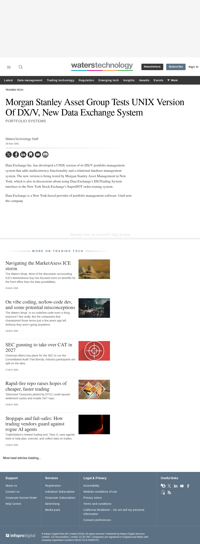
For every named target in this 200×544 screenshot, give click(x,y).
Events (158, 80)
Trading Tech (14, 90)
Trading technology (60, 80)
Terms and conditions (97, 504)
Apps (163, 492)
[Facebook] (16, 154)
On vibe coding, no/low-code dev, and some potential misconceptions (40, 304)
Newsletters (152, 67)
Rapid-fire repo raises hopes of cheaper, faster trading (36, 385)
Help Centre (13, 504)
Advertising (52, 504)
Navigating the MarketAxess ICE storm (38, 265)
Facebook (188, 486)
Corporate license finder (21, 498)
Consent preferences (97, 520)
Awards (144, 80)
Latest (8, 80)
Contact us (12, 492)
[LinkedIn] (23, 154)
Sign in (193, 67)
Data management (30, 80)
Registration (53, 486)
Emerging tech (108, 80)
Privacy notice (92, 498)
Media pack (52, 510)
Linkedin (175, 486)
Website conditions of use (100, 492)
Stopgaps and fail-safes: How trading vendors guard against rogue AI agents (34, 423)
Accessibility (91, 486)
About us (11, 486)
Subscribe (176, 67)
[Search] (21, 67)
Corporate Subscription (60, 498)
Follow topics (163, 486)
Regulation (86, 80)
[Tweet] (8, 154)
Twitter (169, 486)
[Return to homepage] (102, 71)
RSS (169, 492)
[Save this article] (31, 154)
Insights (129, 80)
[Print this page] (45, 154)
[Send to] (38, 154)
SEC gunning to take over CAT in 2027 (38, 347)
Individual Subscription (60, 492)
